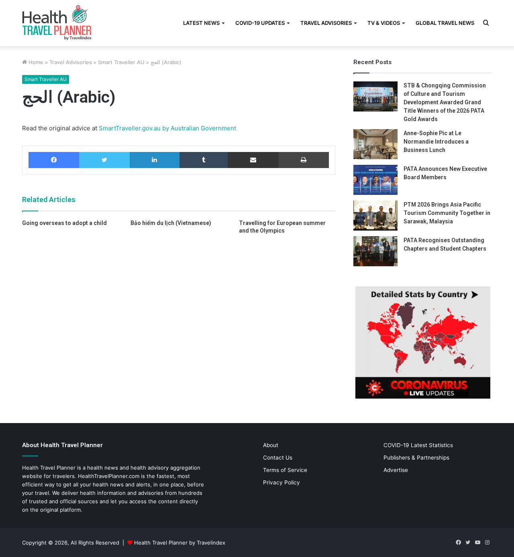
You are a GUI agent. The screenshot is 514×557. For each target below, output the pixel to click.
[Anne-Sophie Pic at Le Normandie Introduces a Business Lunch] (375, 144)
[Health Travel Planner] (76, 22)
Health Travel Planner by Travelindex (179, 542)
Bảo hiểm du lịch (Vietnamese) (171, 223)
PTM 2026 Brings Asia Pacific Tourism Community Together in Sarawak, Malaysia (447, 213)
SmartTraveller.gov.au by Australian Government (166, 128)
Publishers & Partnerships (416, 457)
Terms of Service (285, 470)
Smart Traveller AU (121, 62)
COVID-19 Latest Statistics (418, 445)
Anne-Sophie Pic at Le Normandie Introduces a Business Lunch (436, 141)
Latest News (201, 23)
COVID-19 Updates (260, 23)
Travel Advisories (326, 23)
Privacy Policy (281, 482)
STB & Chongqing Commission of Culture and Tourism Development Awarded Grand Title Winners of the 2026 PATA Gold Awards (445, 102)
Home (35, 62)
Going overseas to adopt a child (64, 223)
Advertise (395, 470)
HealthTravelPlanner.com (108, 476)
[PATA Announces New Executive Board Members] (375, 180)
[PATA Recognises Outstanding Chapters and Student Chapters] (375, 251)
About (270, 445)
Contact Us (277, 457)
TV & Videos (383, 23)
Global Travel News (445, 23)
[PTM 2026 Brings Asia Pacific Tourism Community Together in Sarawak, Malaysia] (375, 216)
